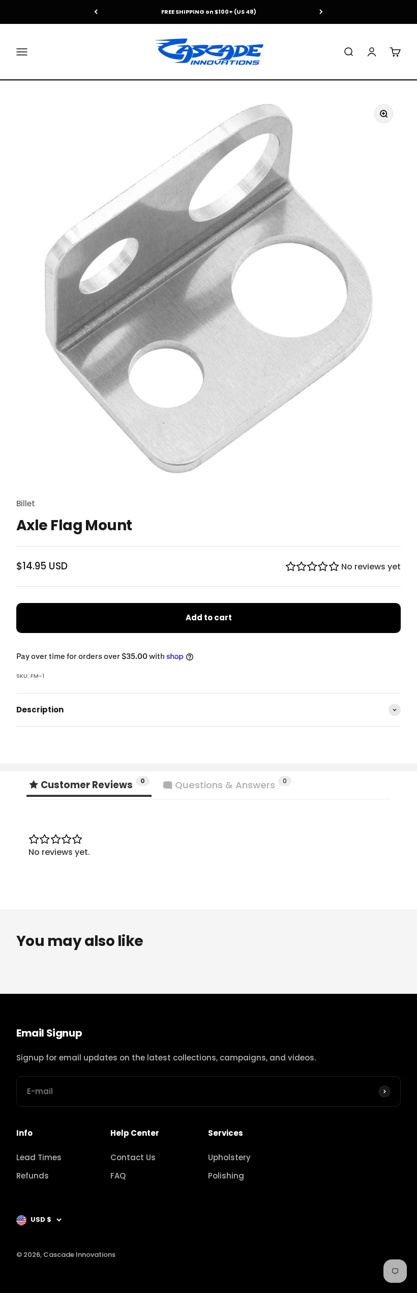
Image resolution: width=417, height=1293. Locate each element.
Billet (25, 503)
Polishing (226, 1175)
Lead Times (39, 1157)
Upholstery (229, 1157)
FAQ (118, 1175)
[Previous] (96, 12)
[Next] (321, 12)
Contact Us (133, 1157)
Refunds (32, 1175)
